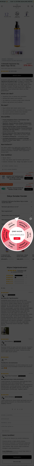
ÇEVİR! (17, 238)
